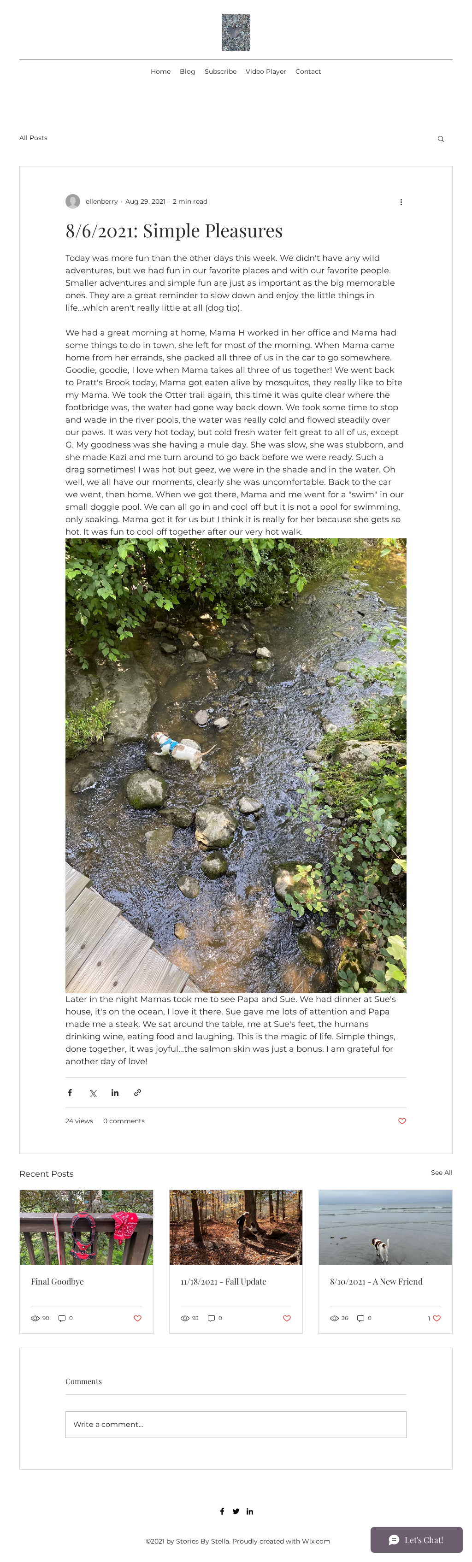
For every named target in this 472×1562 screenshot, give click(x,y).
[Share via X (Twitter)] (92, 1092)
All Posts (33, 138)
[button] (441, 138)
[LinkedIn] (249, 1511)
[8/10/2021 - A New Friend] (385, 1227)
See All (442, 1172)
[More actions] (401, 201)
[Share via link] (137, 1092)
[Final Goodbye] (86, 1227)
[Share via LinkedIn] (115, 1092)
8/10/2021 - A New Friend (376, 1281)
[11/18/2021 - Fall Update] (236, 1227)
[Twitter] (236, 1511)
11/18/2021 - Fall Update (223, 1281)
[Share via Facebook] (69, 1092)
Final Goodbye (57, 1281)
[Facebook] (222, 1511)
